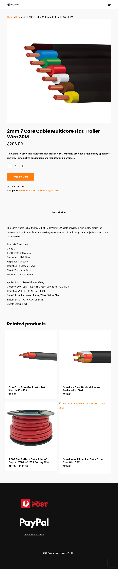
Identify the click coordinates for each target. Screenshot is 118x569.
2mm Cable (24, 190)
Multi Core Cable (39, 190)
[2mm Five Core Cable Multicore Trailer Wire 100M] (85, 356)
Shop (18, 17)
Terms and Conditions (34, 534)
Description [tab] (59, 212)
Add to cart (21, 176)
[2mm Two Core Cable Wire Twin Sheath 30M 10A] (31, 356)
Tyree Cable (53, 190)
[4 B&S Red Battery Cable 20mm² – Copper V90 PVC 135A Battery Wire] (31, 428)
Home (10, 17)
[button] (109, 4)
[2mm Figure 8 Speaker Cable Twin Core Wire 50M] (85, 428)
